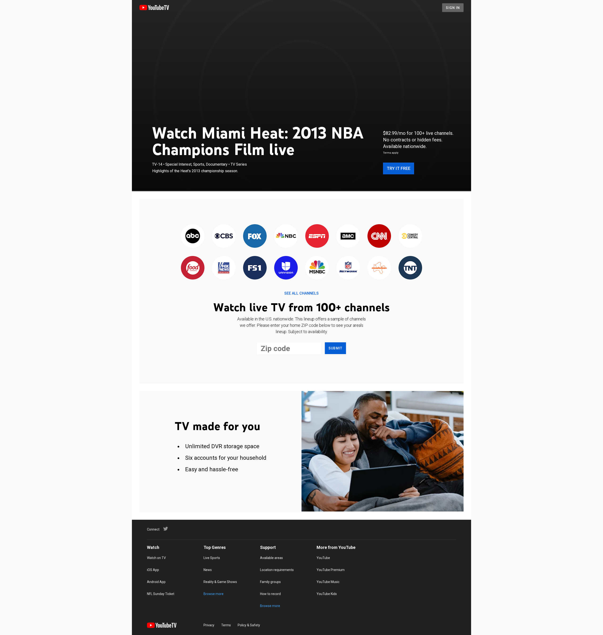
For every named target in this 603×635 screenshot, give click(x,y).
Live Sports (212, 558)
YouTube (323, 558)
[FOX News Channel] (223, 268)
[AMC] (348, 236)
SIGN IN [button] (453, 8)
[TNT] (410, 268)
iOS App (153, 570)
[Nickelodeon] (379, 268)
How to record (270, 594)
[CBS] (223, 236)
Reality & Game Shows (220, 582)
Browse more (214, 594)
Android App (156, 582)
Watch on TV (156, 558)
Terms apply (390, 152)
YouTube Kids (327, 594)
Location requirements (277, 570)
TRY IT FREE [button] (398, 168)
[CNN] (379, 236)
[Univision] (286, 268)
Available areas (271, 558)
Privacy (209, 625)
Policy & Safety (249, 625)
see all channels (301, 293)
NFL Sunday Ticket (160, 594)
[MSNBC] (317, 268)
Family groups (270, 582)
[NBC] (286, 236)
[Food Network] (192, 268)
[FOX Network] (254, 236)
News (208, 570)
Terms (226, 625)
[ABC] (192, 236)
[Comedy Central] (410, 236)
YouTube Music (328, 582)
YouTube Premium (331, 570)
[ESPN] (317, 236)
